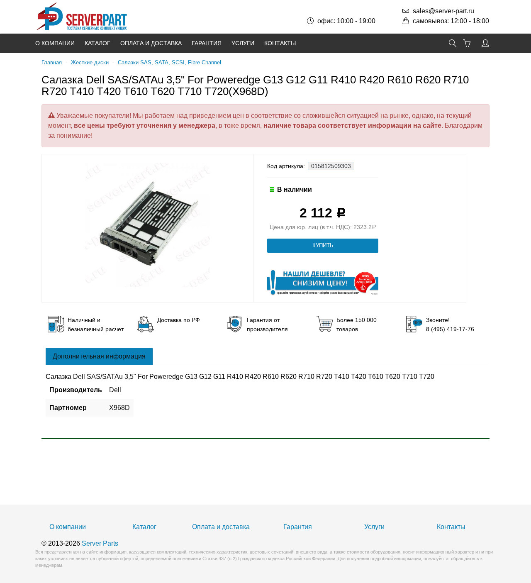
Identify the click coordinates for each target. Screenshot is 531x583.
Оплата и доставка (151, 43)
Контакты (280, 43)
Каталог (97, 43)
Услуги (242, 43)
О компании (55, 43)
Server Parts (100, 543)
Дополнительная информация (99, 356)
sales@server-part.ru (443, 11)
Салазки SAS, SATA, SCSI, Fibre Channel (169, 62)
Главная (51, 62)
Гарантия (207, 43)
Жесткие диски (90, 62)
